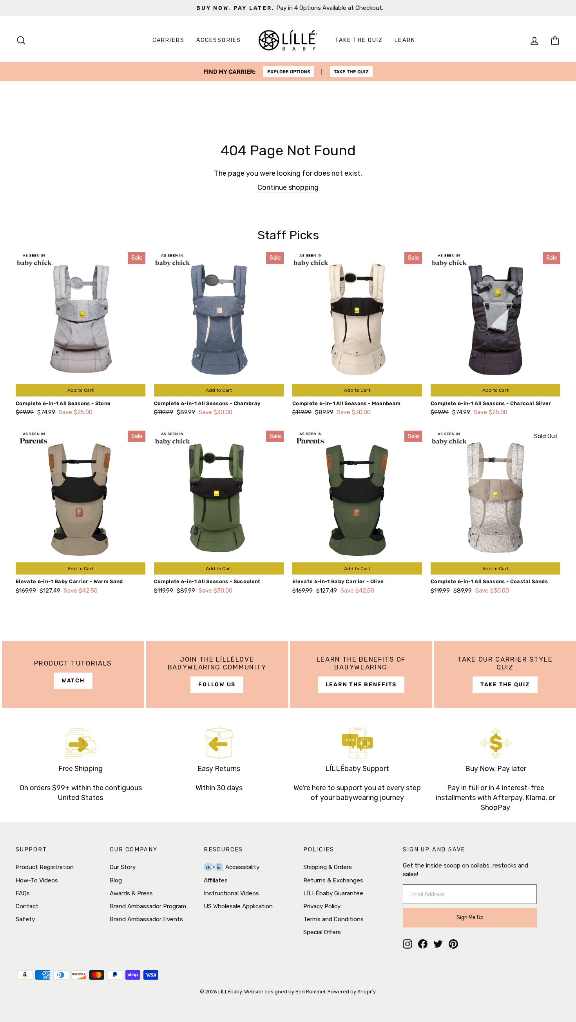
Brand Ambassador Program (148, 906)
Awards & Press (131, 893)
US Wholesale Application (238, 906)
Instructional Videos (231, 893)
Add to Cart (80, 390)
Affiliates (216, 880)
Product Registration (45, 867)
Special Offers (322, 932)
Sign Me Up (470, 917)
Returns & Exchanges (333, 880)
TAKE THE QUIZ (351, 72)
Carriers (168, 40)
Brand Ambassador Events (146, 919)
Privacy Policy (322, 906)
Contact (27, 906)
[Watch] (73, 674)
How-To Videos (37, 880)
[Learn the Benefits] (361, 674)
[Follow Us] (217, 674)
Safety (25, 919)
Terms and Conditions (333, 919)
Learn (405, 40)
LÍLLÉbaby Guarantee (333, 893)
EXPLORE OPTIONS (288, 72)
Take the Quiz (359, 40)
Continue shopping (288, 187)
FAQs (23, 893)
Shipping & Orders (327, 867)
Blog (116, 880)
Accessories (218, 40)
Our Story (123, 867)
